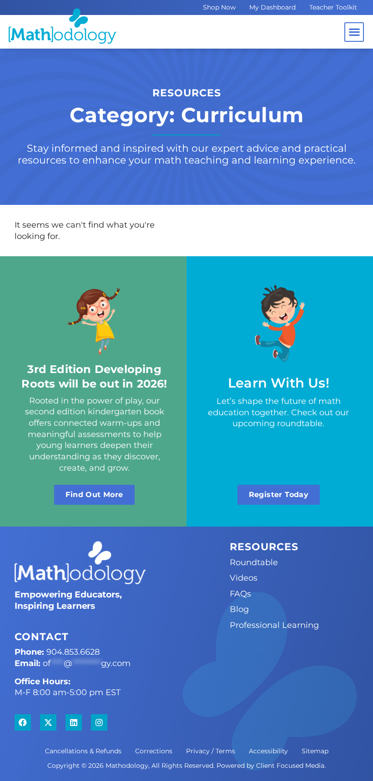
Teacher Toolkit (333, 7)
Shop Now (219, 7)
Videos (243, 577)
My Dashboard (272, 7)
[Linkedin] (74, 722)
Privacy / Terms (210, 751)
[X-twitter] (48, 722)
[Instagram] (99, 722)
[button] (354, 32)
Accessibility (268, 751)
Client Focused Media (290, 765)
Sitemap (315, 751)
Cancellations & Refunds (83, 751)
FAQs (240, 593)
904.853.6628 (73, 652)
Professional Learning (274, 625)
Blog (239, 609)
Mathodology (127, 765)
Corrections (153, 751)
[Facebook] (23, 722)
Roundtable (254, 562)
